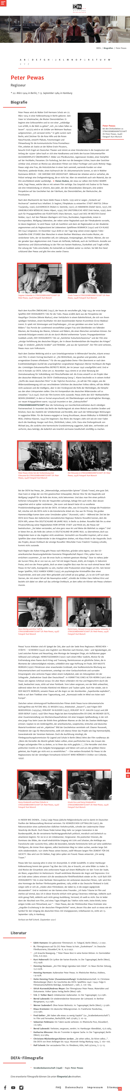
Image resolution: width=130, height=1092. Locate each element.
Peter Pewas (77, 1068)
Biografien (108, 48)
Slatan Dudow (62, 181)
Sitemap (113, 1087)
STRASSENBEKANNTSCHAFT (31, 405)
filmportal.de (64, 1076)
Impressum (95, 1087)
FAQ (58, 1087)
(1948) (48, 1068)
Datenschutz (74, 1087)
